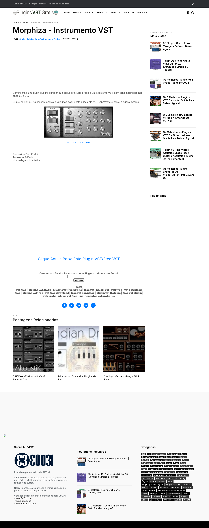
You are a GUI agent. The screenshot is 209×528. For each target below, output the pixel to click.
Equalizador (156, 466)
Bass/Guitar (171, 457)
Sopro (144, 493)
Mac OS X (146, 475)
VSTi (159, 500)
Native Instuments (164, 478)
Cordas (176, 460)
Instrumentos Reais (184, 469)
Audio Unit (173, 454)
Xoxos (178, 500)
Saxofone (187, 487)
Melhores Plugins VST (164, 475)
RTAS (144, 487)
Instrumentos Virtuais (152, 472)
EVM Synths (186, 466)
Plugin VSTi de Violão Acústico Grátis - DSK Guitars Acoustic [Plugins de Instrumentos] (178, 154)
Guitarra (153, 469)
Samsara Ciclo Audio (170, 487)
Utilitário (156, 496)
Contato (43, 4)
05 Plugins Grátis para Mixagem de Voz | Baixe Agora (177, 46)
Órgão (22, 39)
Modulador (183, 475)
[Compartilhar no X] (71, 305)
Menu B (89, 12)
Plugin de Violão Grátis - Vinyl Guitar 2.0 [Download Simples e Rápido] (177, 65)
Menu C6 (129, 12)
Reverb (187, 484)
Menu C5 (115, 12)
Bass (160, 457)
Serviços (33, 4)
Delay (185, 460)
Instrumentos (166, 469)
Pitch (170, 481)
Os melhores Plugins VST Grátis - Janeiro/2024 (178, 81)
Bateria (182, 457)
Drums (168, 463)
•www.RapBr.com (23, 501)
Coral (167, 460)
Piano (153, 481)
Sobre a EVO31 (20, 4)
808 (143, 454)
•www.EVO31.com (23, 498)
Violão (175, 496)
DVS (183, 463)
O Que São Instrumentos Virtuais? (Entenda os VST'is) (177, 117)
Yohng (187, 500)
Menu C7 (142, 12)
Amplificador (159, 454)
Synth (162, 493)
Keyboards (182, 472)
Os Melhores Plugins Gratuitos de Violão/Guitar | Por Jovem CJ (178, 173)
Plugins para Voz (174, 484)
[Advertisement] (78, 69)
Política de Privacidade (59, 4)
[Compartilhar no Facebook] (64, 305)
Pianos (162, 481)
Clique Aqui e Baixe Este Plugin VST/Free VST (79, 259)
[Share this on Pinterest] (78, 305)
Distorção (157, 463)
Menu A (77, 12)
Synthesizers (174, 493)
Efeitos (145, 466)
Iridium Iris (169, 472)
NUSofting (180, 478)
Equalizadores (171, 466)
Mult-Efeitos (147, 478)
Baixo (183, 454)
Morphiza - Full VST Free (79, 142)
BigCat (145, 460)
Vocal (144, 500)
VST (152, 500)
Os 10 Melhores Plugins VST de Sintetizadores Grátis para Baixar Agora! (178, 135)
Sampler (153, 487)
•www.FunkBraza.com (25, 503)
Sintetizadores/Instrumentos (40, 39)
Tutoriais (146, 496)
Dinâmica (146, 463)
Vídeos (166, 496)
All (149, 454)
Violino (184, 496)
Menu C (101, 12)
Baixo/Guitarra (148, 457)
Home (66, 12)
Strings (153, 493)
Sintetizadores (148, 490)
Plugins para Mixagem (152, 484)
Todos (24, 22)
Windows (168, 500)
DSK (176, 463)
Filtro (144, 469)
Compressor (156, 460)
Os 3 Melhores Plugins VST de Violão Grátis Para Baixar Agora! (178, 100)
